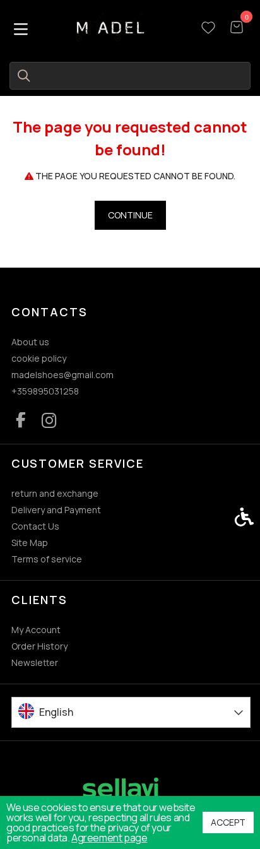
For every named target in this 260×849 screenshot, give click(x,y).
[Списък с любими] (208, 28)
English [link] (56, 712)
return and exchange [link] (54, 493)
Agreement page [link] (109, 838)
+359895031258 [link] (45, 391)
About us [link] (30, 342)
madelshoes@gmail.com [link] (62, 375)
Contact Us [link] (35, 526)
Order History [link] (39, 646)
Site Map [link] (29, 543)
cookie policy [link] (38, 358)
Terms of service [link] (46, 559)
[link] (111, 27)
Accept (228, 822)
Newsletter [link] (34, 662)
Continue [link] (130, 215)
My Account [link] (36, 630)
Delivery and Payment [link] (56, 510)
